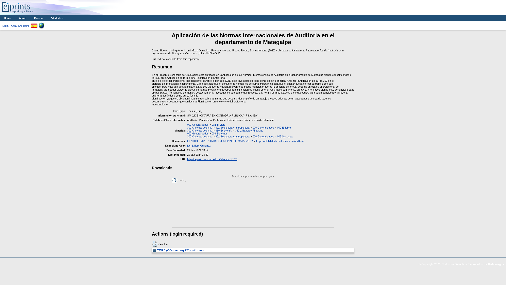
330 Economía (223, 130)
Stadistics (57, 18)
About (22, 18)
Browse (38, 18)
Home (7, 18)
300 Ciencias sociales (199, 127)
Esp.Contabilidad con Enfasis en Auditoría (280, 141)
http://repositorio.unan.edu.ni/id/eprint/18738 (212, 159)
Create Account (20, 25)
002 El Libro (218, 124)
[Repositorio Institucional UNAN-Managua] (17, 13)
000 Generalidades (198, 124)
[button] (154, 244)
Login (5, 25)
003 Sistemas (220, 133)
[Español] (34, 24)
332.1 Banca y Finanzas (249, 130)
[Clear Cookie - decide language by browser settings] (41, 24)
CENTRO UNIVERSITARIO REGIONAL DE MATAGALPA (220, 141)
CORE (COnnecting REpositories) (180, 250)
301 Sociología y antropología (232, 127)
